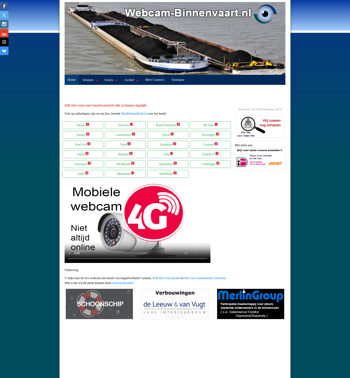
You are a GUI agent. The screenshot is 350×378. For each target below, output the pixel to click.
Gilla (167, 154)
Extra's (109, 80)
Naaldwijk (167, 173)
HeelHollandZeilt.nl (134, 113)
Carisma (210, 144)
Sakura (82, 135)
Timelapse (177, 79)
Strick (167, 135)
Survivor (125, 125)
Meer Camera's (154, 79)
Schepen (87, 80)
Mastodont (125, 173)
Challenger (210, 164)
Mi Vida (210, 125)
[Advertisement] (175, 94)
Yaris (125, 144)
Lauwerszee (125, 135)
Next (281, 162)
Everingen (210, 135)
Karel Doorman (167, 125)
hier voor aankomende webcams (205, 278)
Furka (82, 154)
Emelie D (210, 154)
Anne (82, 173)
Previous (239, 162)
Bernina (124, 154)
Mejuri (82, 125)
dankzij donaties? (123, 283)
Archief (129, 80)
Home (72, 79)
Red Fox (82, 144)
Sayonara (82, 164)
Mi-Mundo (124, 164)
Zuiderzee (167, 144)
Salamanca (167, 164)
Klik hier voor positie (166, 278)
